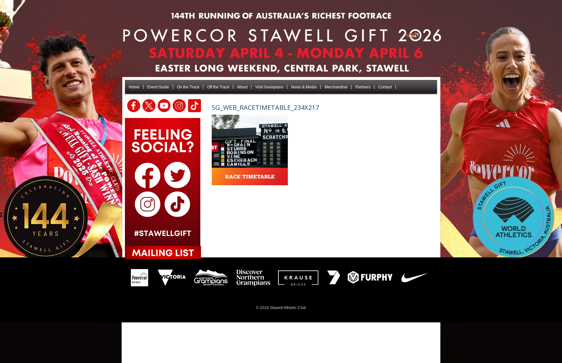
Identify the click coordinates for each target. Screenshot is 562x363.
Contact (385, 87)
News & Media (304, 87)
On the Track (188, 87)
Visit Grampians (269, 87)
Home (134, 87)
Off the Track (218, 87)
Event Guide (158, 87)
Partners (362, 87)
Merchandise (336, 87)
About (242, 87)
